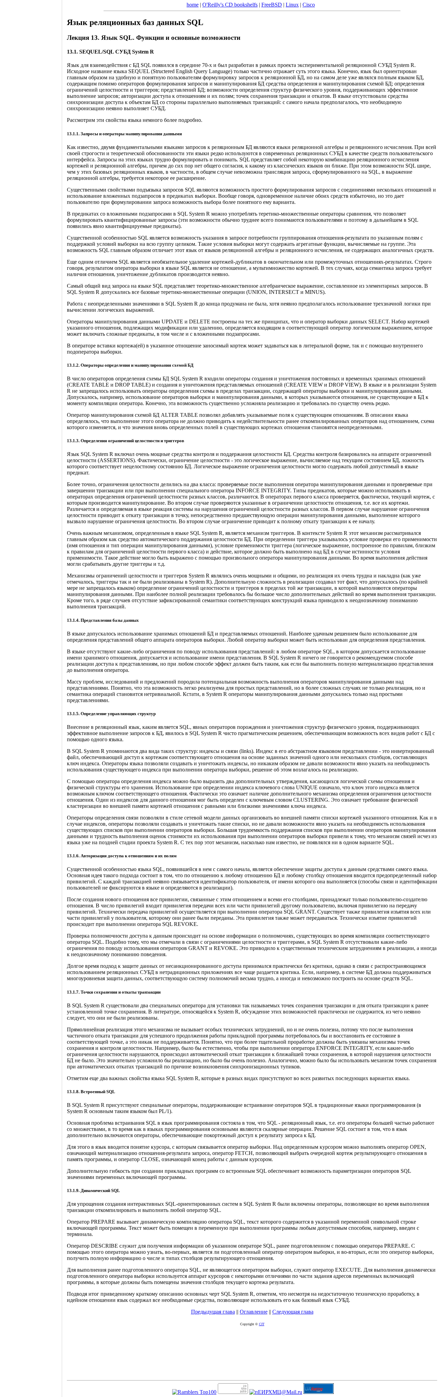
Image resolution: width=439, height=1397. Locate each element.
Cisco (308, 5)
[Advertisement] (30, 696)
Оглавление (254, 1312)
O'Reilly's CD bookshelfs (230, 5)
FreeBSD (271, 5)
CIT (261, 1324)
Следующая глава (292, 1312)
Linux (292, 5)
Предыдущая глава (213, 1312)
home (193, 5)
